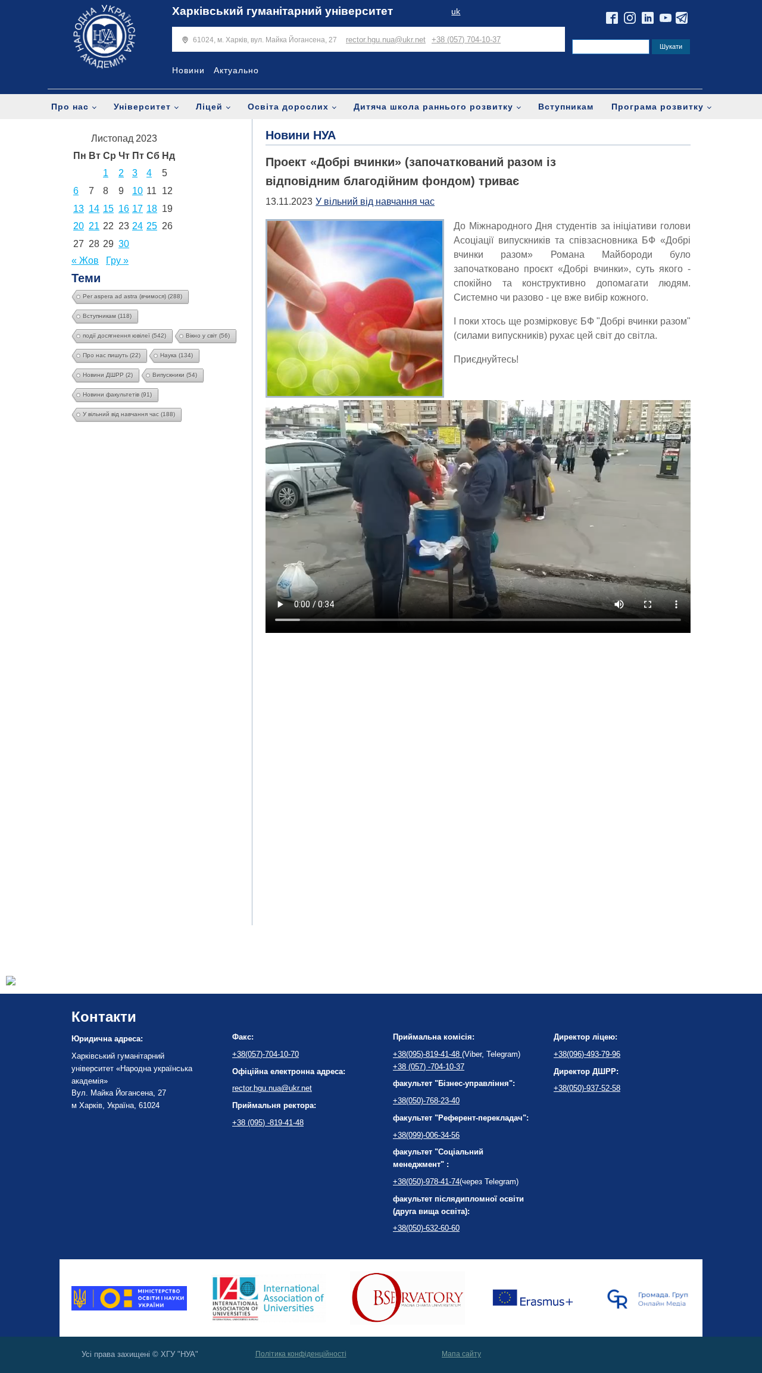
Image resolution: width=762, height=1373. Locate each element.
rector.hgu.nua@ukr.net (386, 39)
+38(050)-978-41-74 (426, 1181)
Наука (176, 355)
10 (137, 191)
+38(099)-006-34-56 (426, 1135)
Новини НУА (301, 135)
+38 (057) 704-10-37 (466, 39)
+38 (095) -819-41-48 (268, 1122)
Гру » (117, 260)
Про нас (70, 106)
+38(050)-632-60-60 (426, 1228)
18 (151, 209)
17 (137, 209)
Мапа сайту (461, 1354)
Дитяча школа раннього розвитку (433, 106)
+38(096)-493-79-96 (587, 1054)
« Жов (85, 260)
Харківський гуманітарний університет (282, 11)
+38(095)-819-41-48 (427, 1054)
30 (123, 244)
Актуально (236, 70)
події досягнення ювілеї (124, 335)
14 (94, 209)
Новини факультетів (117, 394)
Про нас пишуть (111, 355)
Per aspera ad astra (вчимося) (132, 296)
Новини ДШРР (108, 375)
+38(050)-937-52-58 (587, 1088)
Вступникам (566, 106)
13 (78, 209)
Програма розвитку (657, 106)
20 (78, 226)
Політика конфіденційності (300, 1354)
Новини (188, 70)
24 (137, 226)
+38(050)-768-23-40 (426, 1100)
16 (123, 209)
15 (108, 209)
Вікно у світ (208, 335)
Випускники (174, 375)
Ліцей (209, 106)
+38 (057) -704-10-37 (428, 1066)
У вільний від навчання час (129, 414)
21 (94, 226)
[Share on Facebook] (10, 982)
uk (455, 11)
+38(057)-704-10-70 (265, 1054)
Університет (142, 106)
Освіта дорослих (288, 106)
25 (151, 226)
